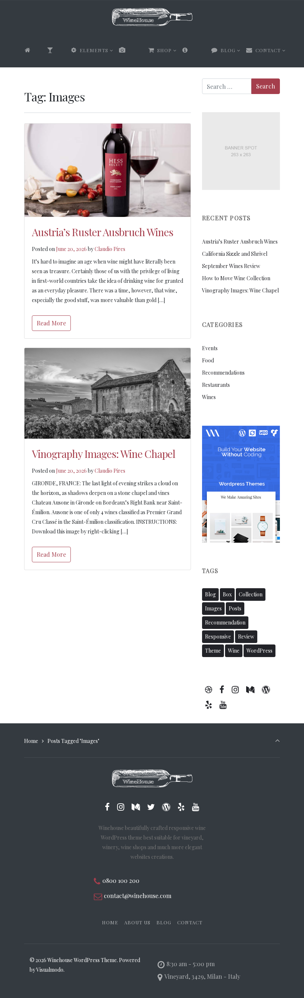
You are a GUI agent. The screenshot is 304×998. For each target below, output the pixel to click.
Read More (51, 323)
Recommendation (225, 622)
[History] (193, 50)
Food (208, 360)
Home (31, 740)
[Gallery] (130, 50)
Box (227, 594)
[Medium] (250, 689)
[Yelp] (208, 704)
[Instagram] (235, 689)
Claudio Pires (110, 248)
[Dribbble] (208, 689)
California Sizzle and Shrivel (234, 253)
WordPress (259, 650)
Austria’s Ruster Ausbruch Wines (102, 232)
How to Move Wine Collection (236, 278)
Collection (250, 594)
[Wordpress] (265, 689)
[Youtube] (223, 704)
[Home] (33, 50)
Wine (233, 650)
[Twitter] (151, 806)
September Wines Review (231, 265)
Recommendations (223, 372)
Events (210, 348)
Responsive (218, 636)
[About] (56, 50)
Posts (235, 608)
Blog (210, 594)
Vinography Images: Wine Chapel (103, 454)
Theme (213, 650)
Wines (209, 397)
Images (213, 608)
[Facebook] (222, 689)
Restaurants (216, 384)
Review (246, 636)
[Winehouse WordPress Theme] (152, 17)
